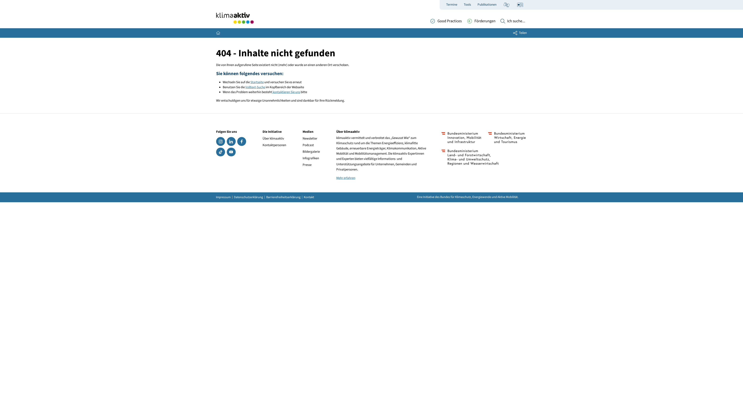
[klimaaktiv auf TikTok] (220, 152)
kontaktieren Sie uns (286, 92)
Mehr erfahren (345, 178)
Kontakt (309, 197)
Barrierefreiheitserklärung (283, 197)
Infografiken (311, 158)
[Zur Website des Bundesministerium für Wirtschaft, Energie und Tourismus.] (507, 137)
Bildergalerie (311, 151)
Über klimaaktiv (273, 138)
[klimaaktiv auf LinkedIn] (231, 141)
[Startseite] (235, 18)
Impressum (223, 197)
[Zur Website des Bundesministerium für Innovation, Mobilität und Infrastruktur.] (461, 137)
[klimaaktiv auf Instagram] (220, 141)
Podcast (308, 145)
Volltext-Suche (255, 87)
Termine (451, 4)
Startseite (257, 82)
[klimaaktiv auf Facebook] (241, 141)
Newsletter (310, 138)
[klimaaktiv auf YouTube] (231, 152)
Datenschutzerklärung (248, 197)
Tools (467, 4)
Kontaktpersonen (274, 145)
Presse (307, 165)
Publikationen (487, 4)
